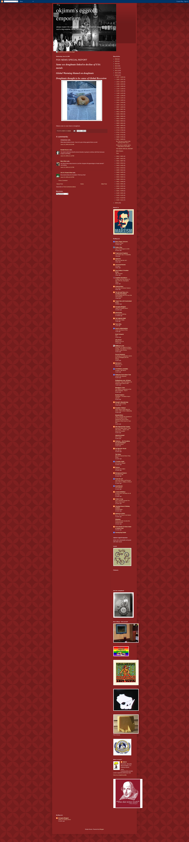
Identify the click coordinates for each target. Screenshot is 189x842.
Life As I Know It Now (66, 172)
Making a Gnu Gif (119, 341)
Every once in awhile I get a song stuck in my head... (123, 145)
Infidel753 (118, 259)
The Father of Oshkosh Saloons (123, 288)
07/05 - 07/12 (120, 134)
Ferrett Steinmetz (120, 354)
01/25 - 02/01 (120, 193)
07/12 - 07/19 (120, 132)
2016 (116, 59)
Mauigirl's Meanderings (121, 402)
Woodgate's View (120, 387)
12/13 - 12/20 (120, 81)
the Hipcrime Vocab (120, 448)
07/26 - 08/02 (120, 128)
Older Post (104, 184)
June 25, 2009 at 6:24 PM (67, 177)
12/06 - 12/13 (120, 84)
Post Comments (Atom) (69, 187)
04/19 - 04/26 (120, 165)
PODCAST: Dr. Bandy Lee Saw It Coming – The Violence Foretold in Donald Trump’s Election (123, 349)
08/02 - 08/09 (120, 125)
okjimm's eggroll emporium (76, 14)
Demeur (117, 467)
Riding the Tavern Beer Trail (123, 374)
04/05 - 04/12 (120, 170)
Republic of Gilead (120, 408)
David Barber (119, 486)
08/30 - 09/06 (120, 116)
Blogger (117, 302)
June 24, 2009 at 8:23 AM (67, 144)
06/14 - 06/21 (120, 156)
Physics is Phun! (119, 243)
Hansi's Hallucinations (121, 328)
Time (117, 153)
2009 (116, 75)
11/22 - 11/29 (120, 88)
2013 (116, 66)
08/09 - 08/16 (120, 123)
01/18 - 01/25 (120, 195)
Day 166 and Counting (120, 403)
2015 (116, 61)
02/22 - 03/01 (120, 184)
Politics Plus (118, 247)
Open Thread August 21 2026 (122, 248)
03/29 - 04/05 (120, 172)
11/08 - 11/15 (120, 93)
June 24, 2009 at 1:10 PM (67, 156)
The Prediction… (119, 487)
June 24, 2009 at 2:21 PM (67, 167)
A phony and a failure (120, 468)
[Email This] (78, 131)
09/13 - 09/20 (120, 111)
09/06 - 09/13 (120, 114)
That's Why (118, 324)
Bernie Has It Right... (120, 319)
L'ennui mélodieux (120, 492)
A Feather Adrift (119, 461)
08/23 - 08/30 (120, 118)
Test (116, 335)
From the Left (119, 479)
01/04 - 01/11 (120, 200)
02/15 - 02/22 (120, 186)
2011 (116, 70)
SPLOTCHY (118, 340)
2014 (116, 63)
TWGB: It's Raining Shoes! (121, 308)
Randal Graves (65, 150)
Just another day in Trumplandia (123, 254)
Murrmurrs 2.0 (118, 364)
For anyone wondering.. (121, 314)
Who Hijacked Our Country (122, 426)
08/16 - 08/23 (120, 121)
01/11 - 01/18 (120, 197)
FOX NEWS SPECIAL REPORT (124, 148)
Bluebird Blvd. (119, 415)
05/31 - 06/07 (120, 161)
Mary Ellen (63, 161)
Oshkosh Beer (119, 286)
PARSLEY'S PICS (120, 513)
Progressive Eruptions (121, 253)
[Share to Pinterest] (85, 131)
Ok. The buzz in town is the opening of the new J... (123, 142)
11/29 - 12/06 (120, 86)
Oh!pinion (118, 519)
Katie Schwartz (119, 334)
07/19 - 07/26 (120, 130)
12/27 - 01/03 (120, 77)
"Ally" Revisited (118, 273)
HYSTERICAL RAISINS (121, 369)
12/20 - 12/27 (120, 79)
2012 (116, 68)
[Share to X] (81, 131)
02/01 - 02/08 (120, 190)
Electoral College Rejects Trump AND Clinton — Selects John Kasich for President (123, 430)
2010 (116, 73)
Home (82, 184)
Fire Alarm (117, 266)
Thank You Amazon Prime (121, 330)
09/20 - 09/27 (120, 109)
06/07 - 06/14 (120, 158)
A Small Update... (119, 509)
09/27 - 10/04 (120, 107)
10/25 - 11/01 (120, 98)
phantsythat (118, 312)
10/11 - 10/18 (120, 102)
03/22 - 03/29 (120, 174)
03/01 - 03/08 (120, 181)
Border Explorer (119, 395)
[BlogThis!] (80, 131)
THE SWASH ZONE (120, 318)
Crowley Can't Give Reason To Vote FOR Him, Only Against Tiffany (122, 281)
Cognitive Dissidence (121, 277)
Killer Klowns (119, 151)
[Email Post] (74, 130)
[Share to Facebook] (83, 131)
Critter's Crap (119, 499)
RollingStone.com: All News (123, 380)
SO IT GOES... (118, 437)
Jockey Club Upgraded (120, 376)
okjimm (125, 762)
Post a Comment (63, 180)
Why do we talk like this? (121, 260)
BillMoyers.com (119, 345)
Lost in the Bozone (120, 264)
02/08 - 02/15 (120, 188)
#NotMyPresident (119, 444)
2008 (116, 203)
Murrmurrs (118, 363)
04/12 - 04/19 (120, 168)
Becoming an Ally (119, 474)
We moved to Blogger (120, 463)
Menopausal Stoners (121, 473)
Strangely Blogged (120, 307)
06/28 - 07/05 (120, 137)
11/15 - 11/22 (120, 91)
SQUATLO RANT (120, 435)
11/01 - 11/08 (120, 95)
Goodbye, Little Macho (120, 370)
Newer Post (60, 184)
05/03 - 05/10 (120, 163)
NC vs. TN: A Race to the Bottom (123, 515)
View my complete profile (120, 775)
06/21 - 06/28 (120, 139)
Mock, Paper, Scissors (121, 241)
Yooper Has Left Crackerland (123, 301)
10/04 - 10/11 (120, 105)
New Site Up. (118, 450)
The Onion (118, 454)
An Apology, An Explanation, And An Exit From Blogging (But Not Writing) (123, 357)
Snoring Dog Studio (120, 532)
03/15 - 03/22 (120, 177)
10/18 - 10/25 (120, 100)
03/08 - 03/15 (120, 179)
